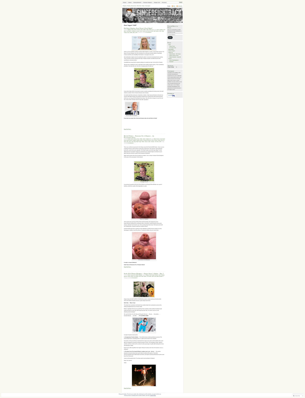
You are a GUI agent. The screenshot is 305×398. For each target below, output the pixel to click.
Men (127, 141)
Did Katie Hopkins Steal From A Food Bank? (138, 28)
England (161, 29)
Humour (138, 29)
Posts (174, 6)
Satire (147, 29)
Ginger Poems (172, 46)
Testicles (152, 141)
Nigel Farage (138, 141)
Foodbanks (134, 31)
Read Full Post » (127, 129)
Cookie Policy (153, 395)
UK (152, 29)
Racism (146, 141)
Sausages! (171, 61)
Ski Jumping (136, 276)
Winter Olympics (159, 276)
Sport (142, 276)
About (129, 2)
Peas (128, 32)
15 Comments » (148, 32)
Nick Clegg (134, 141)
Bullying (129, 29)
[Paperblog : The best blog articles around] (171, 96)
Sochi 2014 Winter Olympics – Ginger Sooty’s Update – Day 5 (144, 273)
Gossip (137, 31)
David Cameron (129, 140)
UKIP (136, 32)
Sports (145, 276)
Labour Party (160, 140)
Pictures (164, 2)
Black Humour (156, 138)
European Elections (147, 140)
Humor (135, 29)
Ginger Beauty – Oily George (175, 53)
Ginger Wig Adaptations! (174, 60)
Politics (144, 29)
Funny (132, 29)
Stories (150, 29)
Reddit (131, 32)
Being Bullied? (137, 2)
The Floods (149, 276)
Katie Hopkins (156, 31)
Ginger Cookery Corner (173, 55)
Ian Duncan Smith (149, 31)
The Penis (157, 141)
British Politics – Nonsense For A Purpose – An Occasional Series (139, 136)
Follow (170, 37)
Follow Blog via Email (173, 27)
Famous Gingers (147, 2)
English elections (139, 140)
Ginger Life (157, 2)
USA (155, 276)
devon (158, 29)
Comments (180, 6)
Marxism (125, 276)
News (142, 29)
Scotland (147, 138)
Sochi (140, 276)
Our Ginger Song (172, 47)
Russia (129, 276)
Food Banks (128, 31)
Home (124, 2)
